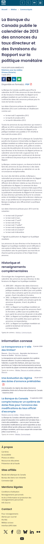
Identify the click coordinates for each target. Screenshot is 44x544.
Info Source (6, 503)
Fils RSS (4, 520)
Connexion (7, 481)
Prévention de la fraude (11, 463)
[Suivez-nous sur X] (6, 533)
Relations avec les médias (12, 70)
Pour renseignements (10, 514)
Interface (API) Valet (9, 525)
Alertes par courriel (9, 517)
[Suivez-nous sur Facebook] (12, 533)
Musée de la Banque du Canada (14, 475)
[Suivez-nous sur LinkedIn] (32, 533)
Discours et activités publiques (30, 370)
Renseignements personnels (13, 495)
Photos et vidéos (8, 458)
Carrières (5, 452)
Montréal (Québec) (21, 355)
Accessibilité (6, 455)
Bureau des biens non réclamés (14, 478)
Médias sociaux (7, 522)
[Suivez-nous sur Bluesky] (25, 533)
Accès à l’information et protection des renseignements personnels (16, 499)
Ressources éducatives (10, 461)
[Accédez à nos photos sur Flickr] (38, 533)
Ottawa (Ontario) (9, 72)
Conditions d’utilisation (10, 492)
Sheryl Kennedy (13, 353)
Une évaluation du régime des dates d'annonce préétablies (21, 379)
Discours (4, 372)
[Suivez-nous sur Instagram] (19, 533)
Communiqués (26, 9)
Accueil (4, 9)
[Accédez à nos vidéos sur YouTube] (22, 540)
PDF (27, 84)
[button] (4, 79)
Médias (14, 9)
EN (34, 3)
